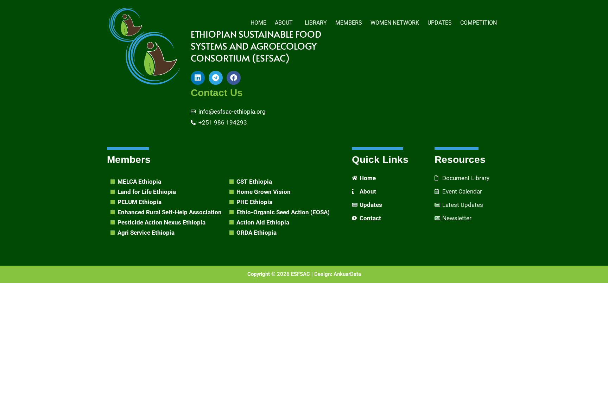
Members (348, 22)
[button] (285, 23)
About (284, 22)
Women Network (394, 22)
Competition (478, 22)
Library (316, 22)
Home (258, 22)
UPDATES (440, 22)
